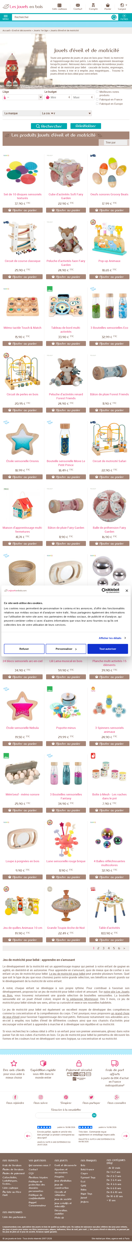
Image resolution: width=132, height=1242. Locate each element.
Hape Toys (86, 1194)
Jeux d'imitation (63, 1181)
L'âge (6, 92)
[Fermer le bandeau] (127, 590)
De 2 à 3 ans (114, 1176)
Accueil (6, 30)
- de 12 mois (113, 1168)
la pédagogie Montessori (82, 999)
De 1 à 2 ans (113, 1172)
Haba (83, 1190)
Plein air (59, 1218)
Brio (83, 1165)
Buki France (87, 1169)
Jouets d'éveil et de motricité (64, 30)
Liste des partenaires (14, 1217)
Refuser (24, 648)
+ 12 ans (111, 1200)
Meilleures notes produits (109, 93)
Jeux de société (63, 1199)
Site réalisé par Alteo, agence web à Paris (110, 1238)
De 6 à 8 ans (114, 1188)
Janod (84, 1198)
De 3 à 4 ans (114, 1180)
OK (94, 1115)
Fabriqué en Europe (111, 103)
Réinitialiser (86, 126)
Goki (83, 1185)
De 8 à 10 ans (114, 1192)
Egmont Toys (88, 1177)
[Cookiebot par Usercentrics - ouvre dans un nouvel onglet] (104, 590)
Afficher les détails (110, 637)
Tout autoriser (107, 648)
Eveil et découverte (21, 30)
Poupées (59, 1177)
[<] (28, 1136)
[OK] (114, 17)
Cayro (84, 1173)
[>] (125, 1136)
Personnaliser (64, 648)
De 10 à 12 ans (115, 1196)
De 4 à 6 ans (114, 1184)
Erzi (83, 1182)
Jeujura (84, 1202)
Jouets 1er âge (40, 30)
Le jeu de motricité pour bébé (67, 974)
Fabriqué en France (111, 99)
